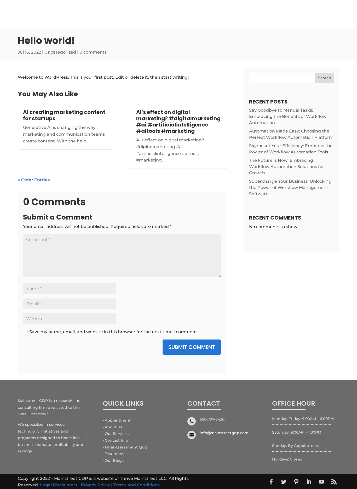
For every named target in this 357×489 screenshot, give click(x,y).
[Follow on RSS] (334, 481)
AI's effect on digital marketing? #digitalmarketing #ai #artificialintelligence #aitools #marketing (178, 121)
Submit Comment (191, 347)
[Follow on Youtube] (321, 481)
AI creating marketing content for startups (64, 115)
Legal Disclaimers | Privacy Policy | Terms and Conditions (100, 484)
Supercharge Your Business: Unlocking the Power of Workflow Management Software (290, 187)
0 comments (93, 52)
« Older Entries (34, 179)
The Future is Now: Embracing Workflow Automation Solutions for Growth (286, 166)
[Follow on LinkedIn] (309, 481)
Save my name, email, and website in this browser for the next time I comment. (113, 331)
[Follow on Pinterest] (296, 481)
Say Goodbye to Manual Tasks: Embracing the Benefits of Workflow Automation (287, 116)
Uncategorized (60, 52)
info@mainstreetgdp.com (224, 432)
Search (324, 78)
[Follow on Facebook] (271, 481)
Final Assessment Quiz (126, 447)
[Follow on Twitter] (284, 481)
